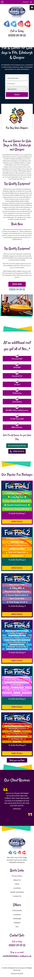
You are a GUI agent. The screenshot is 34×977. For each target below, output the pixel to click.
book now (17, 284)
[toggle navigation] (31, 2)
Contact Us (17, 896)
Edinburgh (17, 918)
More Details (17, 521)
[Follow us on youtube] (27, 24)
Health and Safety (17, 892)
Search (17, 94)
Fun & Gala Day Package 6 (17, 745)
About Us (17, 880)
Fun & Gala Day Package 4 (17, 652)
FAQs (17, 884)
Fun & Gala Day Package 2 (17, 560)
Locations (17, 888)
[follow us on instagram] (20, 24)
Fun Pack (14, 171)
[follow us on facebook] (7, 24)
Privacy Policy (17, 876)
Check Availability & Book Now (17, 445)
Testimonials (17, 910)
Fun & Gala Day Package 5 (17, 699)
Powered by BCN (17, 973)
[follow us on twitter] (14, 24)
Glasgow (17, 922)
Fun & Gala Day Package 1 (17, 513)
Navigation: (26, 2)
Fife (17, 927)
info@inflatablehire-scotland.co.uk (17, 956)
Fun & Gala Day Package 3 (17, 606)
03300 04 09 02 (17, 35)
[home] (2, 2)
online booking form (25, 231)
